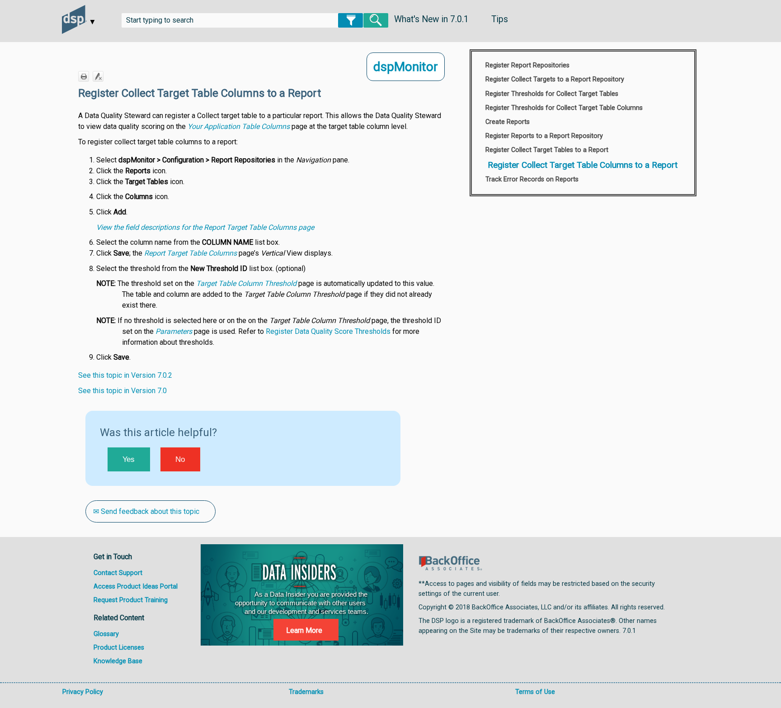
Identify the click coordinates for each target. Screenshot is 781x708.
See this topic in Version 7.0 (122, 390)
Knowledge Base (118, 661)
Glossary (106, 634)
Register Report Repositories (527, 65)
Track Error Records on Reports (532, 179)
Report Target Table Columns (190, 253)
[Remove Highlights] (98, 76)
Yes (128, 459)
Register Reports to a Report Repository (544, 136)
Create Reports (507, 122)
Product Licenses (119, 647)
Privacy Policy (82, 692)
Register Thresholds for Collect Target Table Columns (564, 108)
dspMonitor (405, 66)
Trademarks (306, 692)
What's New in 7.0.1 (431, 19)
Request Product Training (131, 600)
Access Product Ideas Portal (136, 586)
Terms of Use (535, 692)
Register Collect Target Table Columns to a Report (582, 165)
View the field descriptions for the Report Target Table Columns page (205, 227)
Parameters (173, 331)
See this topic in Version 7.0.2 (125, 375)
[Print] (83, 76)
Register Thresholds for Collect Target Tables (551, 94)
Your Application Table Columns (239, 126)
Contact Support (118, 573)
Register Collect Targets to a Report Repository (554, 79)
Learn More (304, 630)
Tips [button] (499, 19)
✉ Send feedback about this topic (146, 511)
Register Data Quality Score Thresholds (328, 331)
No (180, 459)
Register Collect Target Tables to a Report (546, 150)
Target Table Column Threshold (246, 283)
